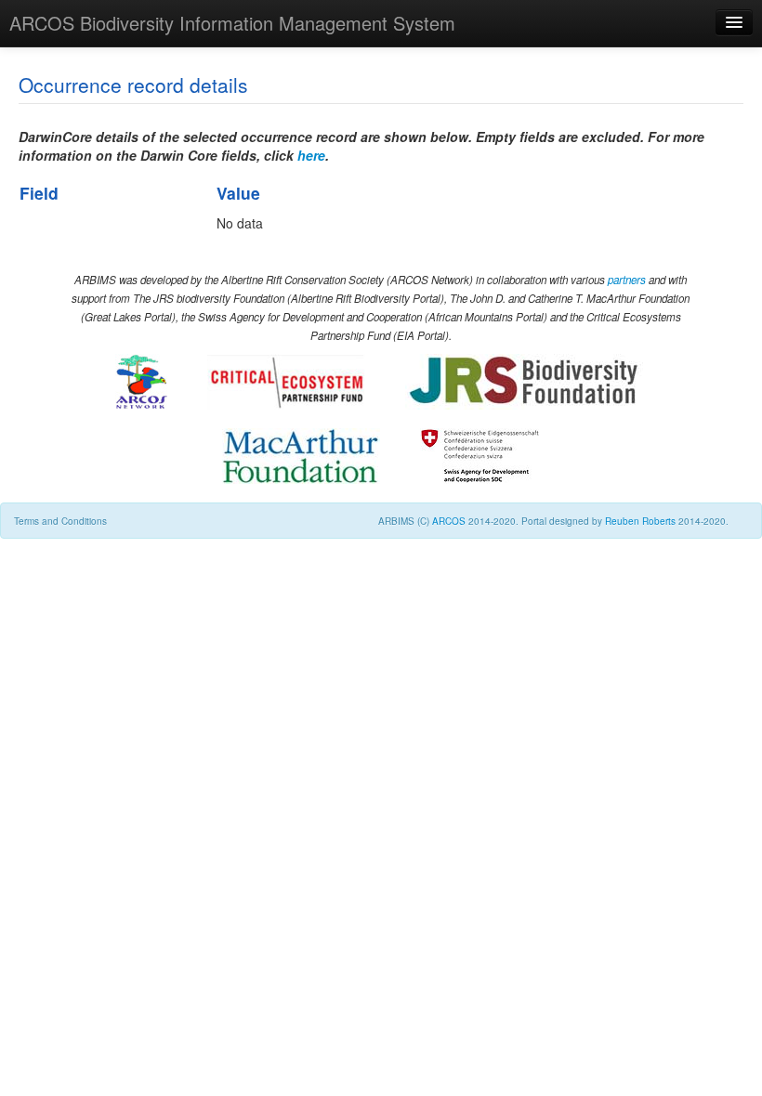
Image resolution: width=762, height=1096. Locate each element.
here (311, 155)
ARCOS (449, 521)
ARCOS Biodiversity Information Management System (232, 22)
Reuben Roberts (640, 521)
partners (627, 279)
